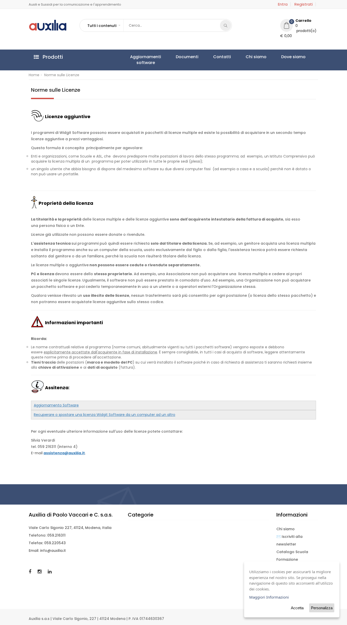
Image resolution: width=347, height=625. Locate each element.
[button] (103, 26)
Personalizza (322, 608)
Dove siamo (250, 57)
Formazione (287, 559)
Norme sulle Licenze (61, 74)
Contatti (198, 57)
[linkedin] (50, 571)
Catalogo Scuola (292, 551)
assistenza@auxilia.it (64, 453)
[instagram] (40, 571)
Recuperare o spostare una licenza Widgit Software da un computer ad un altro (104, 414)
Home (34, 74)
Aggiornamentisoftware (140, 60)
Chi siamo (222, 57)
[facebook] (31, 571)
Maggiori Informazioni (269, 597)
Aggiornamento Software (56, 405)
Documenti (172, 57)
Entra (283, 4)
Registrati (303, 4)
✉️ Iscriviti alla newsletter (289, 540)
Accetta (297, 608)
